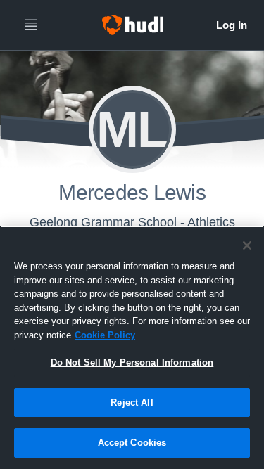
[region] (132, 347)
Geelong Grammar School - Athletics (132, 222)
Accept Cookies (132, 442)
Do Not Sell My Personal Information (132, 362)
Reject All (132, 402)
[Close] (247, 245)
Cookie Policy (105, 335)
